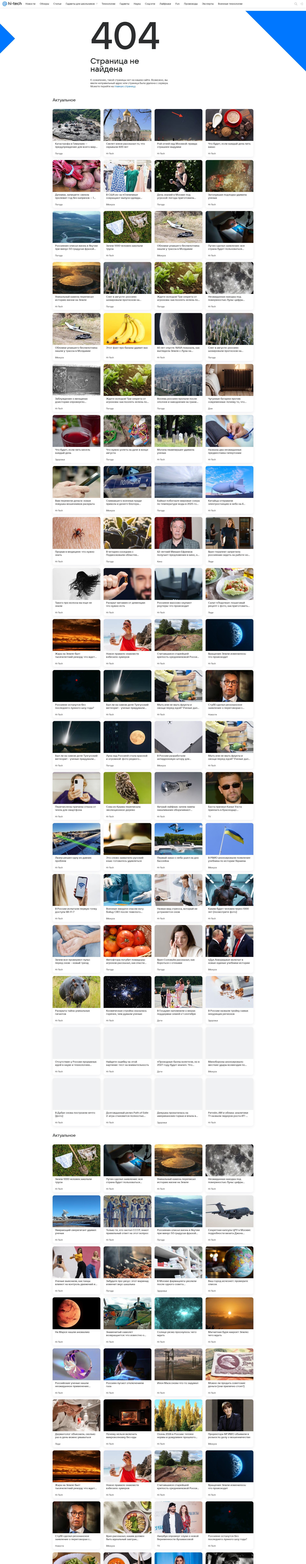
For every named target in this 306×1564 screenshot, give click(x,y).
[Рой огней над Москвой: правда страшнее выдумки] (178, 133)
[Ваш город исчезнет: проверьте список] (229, 1372)
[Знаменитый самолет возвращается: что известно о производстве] (127, 1423)
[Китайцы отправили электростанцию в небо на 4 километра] (229, 490)
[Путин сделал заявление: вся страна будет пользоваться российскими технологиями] (229, 235)
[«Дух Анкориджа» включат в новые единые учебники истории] (229, 949)
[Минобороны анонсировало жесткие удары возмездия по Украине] (229, 1051)
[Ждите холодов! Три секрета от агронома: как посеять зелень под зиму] (178, 286)
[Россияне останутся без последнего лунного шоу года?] (76, 694)
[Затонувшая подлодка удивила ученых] (229, 184)
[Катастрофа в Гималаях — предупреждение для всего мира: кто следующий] (76, 133)
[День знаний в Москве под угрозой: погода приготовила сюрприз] (178, 184)
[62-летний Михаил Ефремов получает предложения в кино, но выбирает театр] (178, 541)
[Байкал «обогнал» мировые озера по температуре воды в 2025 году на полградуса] (178, 490)
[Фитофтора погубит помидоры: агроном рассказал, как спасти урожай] (127, 949)
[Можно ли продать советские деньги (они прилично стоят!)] (229, 1474)
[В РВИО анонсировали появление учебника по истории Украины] (229, 847)
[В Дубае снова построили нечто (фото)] (76, 1102)
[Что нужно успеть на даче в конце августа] (127, 439)
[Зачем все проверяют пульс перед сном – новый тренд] (76, 949)
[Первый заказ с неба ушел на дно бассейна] (178, 847)
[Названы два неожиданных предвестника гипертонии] (229, 439)
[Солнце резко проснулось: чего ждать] (178, 1423)
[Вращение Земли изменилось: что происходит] (229, 643)
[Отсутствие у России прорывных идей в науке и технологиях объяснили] (76, 1051)
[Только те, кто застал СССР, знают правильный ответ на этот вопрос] (127, 1321)
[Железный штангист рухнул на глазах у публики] (76, 1153)
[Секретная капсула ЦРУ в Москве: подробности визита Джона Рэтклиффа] (229, 1321)
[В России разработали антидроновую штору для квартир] (178, 745)
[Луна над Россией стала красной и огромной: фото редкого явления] (127, 745)
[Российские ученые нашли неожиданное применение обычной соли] (76, 1474)
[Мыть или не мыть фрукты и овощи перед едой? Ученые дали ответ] (178, 694)
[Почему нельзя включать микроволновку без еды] (127, 1525)
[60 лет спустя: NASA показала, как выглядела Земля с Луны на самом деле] (178, 337)
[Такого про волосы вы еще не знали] (76, 592)
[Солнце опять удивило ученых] (178, 1204)
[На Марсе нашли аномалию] (76, 1423)
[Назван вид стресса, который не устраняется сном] (178, 898)
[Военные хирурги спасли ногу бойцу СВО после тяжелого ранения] (127, 898)
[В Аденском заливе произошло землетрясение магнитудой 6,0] (229, 1204)
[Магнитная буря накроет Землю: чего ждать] (229, 1423)
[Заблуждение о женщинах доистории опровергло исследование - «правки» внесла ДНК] (76, 388)
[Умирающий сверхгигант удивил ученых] (76, 1321)
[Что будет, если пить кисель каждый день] (76, 439)
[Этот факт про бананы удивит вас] (127, 337)
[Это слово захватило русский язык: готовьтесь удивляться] (127, 847)
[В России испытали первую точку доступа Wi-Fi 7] (76, 898)
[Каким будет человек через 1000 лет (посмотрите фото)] (229, 898)
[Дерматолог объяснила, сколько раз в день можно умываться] (76, 1525)
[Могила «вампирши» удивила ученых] (178, 439)
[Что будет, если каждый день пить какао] (229, 133)
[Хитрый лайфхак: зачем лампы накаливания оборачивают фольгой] (178, 796)
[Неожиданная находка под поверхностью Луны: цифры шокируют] (229, 286)
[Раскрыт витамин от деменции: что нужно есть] (127, 592)
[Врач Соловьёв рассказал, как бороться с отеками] (178, 949)
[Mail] (5, 4)
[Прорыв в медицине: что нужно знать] (76, 541)
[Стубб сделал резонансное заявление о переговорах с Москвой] (229, 694)
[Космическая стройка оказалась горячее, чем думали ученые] (127, 1000)
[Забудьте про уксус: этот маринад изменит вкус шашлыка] (127, 1372)
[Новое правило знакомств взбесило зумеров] (127, 643)
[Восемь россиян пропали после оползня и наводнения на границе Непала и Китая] (178, 388)
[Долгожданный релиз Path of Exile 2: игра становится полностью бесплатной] (127, 1102)
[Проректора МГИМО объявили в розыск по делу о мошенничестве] (229, 1525)
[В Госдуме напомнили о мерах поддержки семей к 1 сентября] (178, 1000)
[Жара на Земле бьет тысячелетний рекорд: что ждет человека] (76, 643)
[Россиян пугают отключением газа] (127, 1474)
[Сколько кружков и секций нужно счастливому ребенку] (229, 1153)
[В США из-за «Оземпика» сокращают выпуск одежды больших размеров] (127, 184)
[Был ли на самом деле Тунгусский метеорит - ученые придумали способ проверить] (127, 694)
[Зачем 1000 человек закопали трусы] (127, 235)
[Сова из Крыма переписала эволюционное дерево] (127, 796)
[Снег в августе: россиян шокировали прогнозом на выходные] (127, 286)
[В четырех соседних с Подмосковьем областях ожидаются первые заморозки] (127, 541)
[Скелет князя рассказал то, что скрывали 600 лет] (127, 133)
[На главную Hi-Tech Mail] (14, 4)
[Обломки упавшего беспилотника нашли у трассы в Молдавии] (178, 235)
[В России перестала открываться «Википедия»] (127, 1153)
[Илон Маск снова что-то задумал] (178, 1474)
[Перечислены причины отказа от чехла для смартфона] (76, 796)
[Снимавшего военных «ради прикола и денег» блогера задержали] (127, 490)
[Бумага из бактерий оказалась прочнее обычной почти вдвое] (178, 1153)
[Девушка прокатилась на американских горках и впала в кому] (178, 1102)
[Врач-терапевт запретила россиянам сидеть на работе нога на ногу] (229, 541)
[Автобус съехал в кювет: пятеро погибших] (127, 1204)
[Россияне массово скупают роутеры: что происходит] (178, 592)
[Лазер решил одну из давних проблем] (76, 847)
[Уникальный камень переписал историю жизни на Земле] (76, 286)
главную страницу (124, 86)
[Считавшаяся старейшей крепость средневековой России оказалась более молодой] (178, 643)
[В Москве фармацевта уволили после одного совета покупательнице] (178, 1372)
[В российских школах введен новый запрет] (76, 1204)
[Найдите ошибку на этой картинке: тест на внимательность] (127, 1051)
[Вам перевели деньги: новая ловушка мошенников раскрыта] (76, 490)
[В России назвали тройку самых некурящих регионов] (229, 1000)
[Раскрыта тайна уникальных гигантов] (76, 1000)
